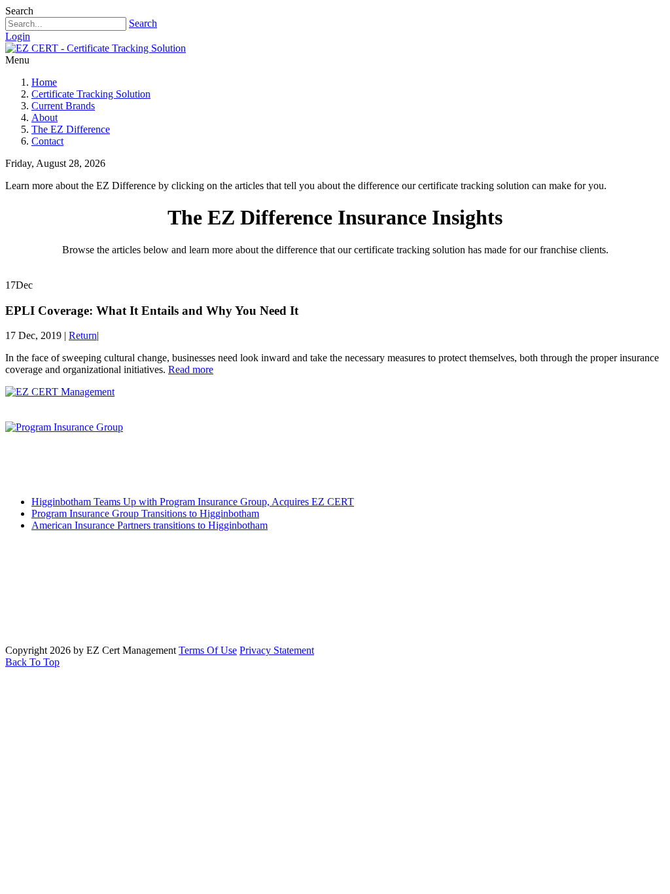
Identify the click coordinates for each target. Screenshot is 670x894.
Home (44, 82)
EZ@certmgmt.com (88, 627)
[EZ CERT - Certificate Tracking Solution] (95, 48)
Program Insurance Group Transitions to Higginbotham (145, 513)
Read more (190, 369)
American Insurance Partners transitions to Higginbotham (149, 525)
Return (83, 335)
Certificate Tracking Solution (90, 93)
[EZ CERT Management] (60, 391)
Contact (47, 141)
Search (143, 23)
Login (17, 36)
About (44, 117)
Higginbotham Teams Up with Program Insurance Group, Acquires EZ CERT (192, 501)
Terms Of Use (208, 650)
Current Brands (63, 105)
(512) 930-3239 (78, 577)
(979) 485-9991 (69, 602)
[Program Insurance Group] (64, 427)
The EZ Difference (70, 129)
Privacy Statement (276, 650)
